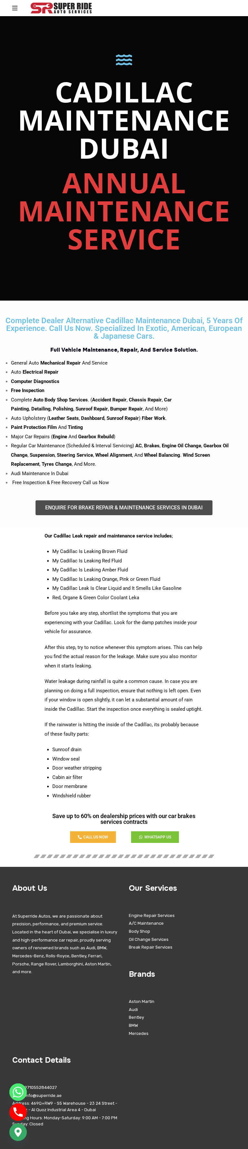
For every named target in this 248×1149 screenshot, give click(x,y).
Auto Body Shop (50, 400)
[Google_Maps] (18, 1132)
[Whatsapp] (18, 1092)
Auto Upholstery (28, 418)
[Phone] (18, 1112)
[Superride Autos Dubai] (61, 8)
